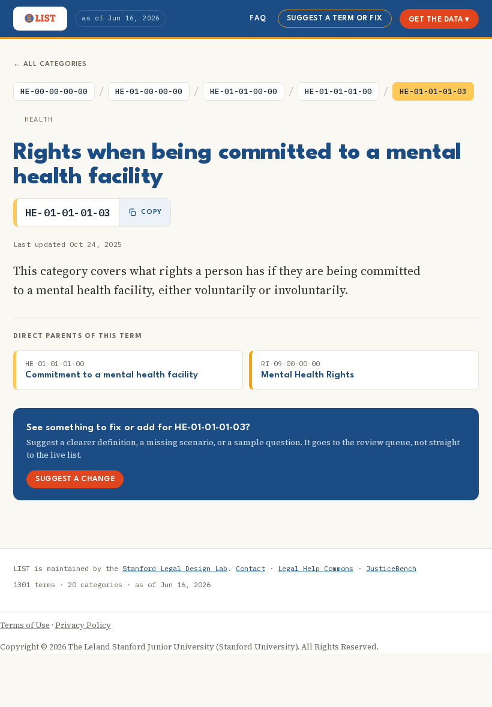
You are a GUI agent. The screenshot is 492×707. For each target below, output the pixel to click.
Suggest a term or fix (335, 18)
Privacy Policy (83, 625)
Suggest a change (75, 479)
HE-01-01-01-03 (433, 91)
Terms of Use (25, 625)
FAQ (258, 18)
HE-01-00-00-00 (148, 91)
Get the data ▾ (439, 19)
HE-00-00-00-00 (54, 91)
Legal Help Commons (315, 568)
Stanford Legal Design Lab (174, 568)
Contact (250, 568)
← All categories (50, 64)
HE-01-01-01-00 (338, 91)
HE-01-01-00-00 (243, 91)
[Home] (40, 19)
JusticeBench (391, 568)
